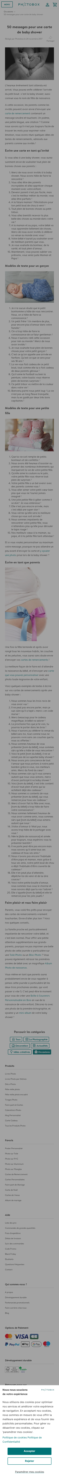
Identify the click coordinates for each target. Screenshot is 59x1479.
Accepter (29, 1451)
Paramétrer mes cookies (29, 1471)
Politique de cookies (15, 1437)
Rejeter (29, 1460)
